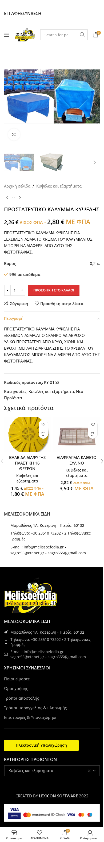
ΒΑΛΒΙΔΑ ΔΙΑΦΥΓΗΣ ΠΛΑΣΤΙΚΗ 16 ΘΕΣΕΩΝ (27, 463)
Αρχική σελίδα (17, 186)
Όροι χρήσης (16, 688)
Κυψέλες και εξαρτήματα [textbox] (31, 770)
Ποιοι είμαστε (17, 678)
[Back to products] (13, 197)
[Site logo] (25, 34)
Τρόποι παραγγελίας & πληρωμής (35, 707)
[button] (9, 96)
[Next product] (20, 197)
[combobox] (52, 770)
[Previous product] (7, 197)
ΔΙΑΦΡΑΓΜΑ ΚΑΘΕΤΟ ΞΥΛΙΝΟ (77, 460)
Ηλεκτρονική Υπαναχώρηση (41, 745)
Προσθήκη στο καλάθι (53, 290)
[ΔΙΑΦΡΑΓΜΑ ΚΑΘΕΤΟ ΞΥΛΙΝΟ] (76, 434)
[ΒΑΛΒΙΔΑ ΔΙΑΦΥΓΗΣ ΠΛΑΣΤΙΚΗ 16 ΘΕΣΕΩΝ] (27, 434)
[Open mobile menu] (6, 34)
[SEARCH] (82, 34)
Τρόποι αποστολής (21, 698)
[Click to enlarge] (14, 134)
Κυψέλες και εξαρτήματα (59, 186)
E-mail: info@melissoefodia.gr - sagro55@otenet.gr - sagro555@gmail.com (48, 654)
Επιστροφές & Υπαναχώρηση (31, 717)
